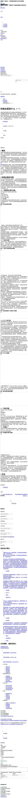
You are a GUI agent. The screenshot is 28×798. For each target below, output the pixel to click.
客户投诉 (8, 680)
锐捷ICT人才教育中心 (11, 702)
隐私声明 (12, 536)
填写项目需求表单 (5, 648)
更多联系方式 (4, 796)
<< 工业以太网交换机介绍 (6, 494)
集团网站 (25, 720)
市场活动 (8, 672)
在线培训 (8, 696)
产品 (2, 30)
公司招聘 (8, 707)
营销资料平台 (9, 693)
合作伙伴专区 (9, 685)
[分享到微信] (4, 140)
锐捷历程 (8, 668)
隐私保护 (7, 720)
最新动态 (8, 669)
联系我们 (8, 705)
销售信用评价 (9, 681)
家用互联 (5, 101)
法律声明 (3, 720)
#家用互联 (5, 121)
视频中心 (8, 694)
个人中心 (5, 24)
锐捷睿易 (8, 704)
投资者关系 (3, 71)
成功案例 (8, 670)
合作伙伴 (3, 68)
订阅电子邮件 (9, 708)
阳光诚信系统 (9, 689)
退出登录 (5, 26)
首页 (4, 99)
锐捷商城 (8, 676)
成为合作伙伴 (9, 686)
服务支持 (3, 67)
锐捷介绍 (8, 666)
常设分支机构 (9, 678)
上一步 (2, 776)
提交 (2, 762)
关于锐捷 (3, 70)
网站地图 (16, 720)
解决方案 (3, 35)
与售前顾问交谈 (4, 646)
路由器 (2, 164)
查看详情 (3, 96)
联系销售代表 (9, 677)
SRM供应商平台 (9, 688)
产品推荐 (8, 697)
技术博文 (5, 100)
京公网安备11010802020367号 (16, 724)
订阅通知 (5, 25)
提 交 (6, 776)
